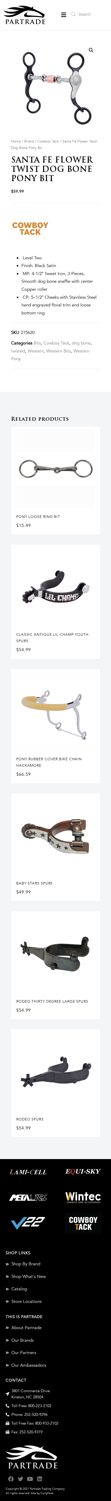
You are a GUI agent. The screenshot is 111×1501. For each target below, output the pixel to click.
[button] (63, 14)
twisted (18, 351)
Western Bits (58, 351)
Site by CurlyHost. (42, 1493)
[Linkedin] (39, 1479)
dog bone (81, 343)
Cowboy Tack (48, 141)
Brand (29, 141)
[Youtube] (30, 1479)
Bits (37, 343)
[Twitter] (20, 1479)
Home (16, 141)
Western (36, 351)
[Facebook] (11, 1479)
